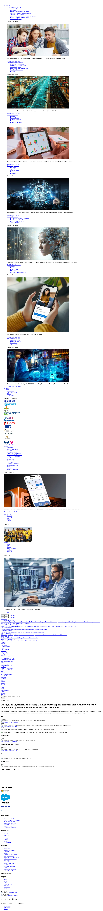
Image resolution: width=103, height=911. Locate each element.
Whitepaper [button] (4, 693)
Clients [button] (2, 648)
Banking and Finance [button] (6, 654)
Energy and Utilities (12, 452)
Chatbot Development (15, 19)
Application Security (15, 169)
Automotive (10, 447)
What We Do (7, 6)
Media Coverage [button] (5, 690)
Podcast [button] (3, 694)
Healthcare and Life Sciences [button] (8, 659)
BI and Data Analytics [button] (6, 627)
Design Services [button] (5, 636)
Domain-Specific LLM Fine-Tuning (19, 17)
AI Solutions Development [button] (8, 620)
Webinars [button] (3, 691)
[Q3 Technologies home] (8, 3)
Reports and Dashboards (16, 122)
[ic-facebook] (6, 900)
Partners (9, 520)
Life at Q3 (9, 517)
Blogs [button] (2, 685)
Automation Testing (15, 340)
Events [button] (2, 688)
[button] (11, 615)
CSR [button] (2, 680)
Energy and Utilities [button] (6, 656)
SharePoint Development (16, 70)
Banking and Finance (12, 449)
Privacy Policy (7, 907)
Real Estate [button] (3, 667)
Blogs (8, 544)
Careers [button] (3, 683)
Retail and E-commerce (13, 463)
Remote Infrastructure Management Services (21, 219)
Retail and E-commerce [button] (7, 668)
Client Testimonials (12, 392)
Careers (9, 521)
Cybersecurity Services (13, 166)
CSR (8, 519)
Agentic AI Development (16, 8)
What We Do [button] (4, 619)
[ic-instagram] (13, 900)
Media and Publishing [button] (6, 665)
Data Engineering (14, 120)
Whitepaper (10, 551)
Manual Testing (14, 343)
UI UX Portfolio (11, 395)
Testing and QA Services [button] (7, 639)
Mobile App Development (17, 64)
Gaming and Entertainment (14, 453)
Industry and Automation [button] (7, 661)
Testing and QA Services (13, 338)
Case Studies (10, 391)
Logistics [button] (3, 662)
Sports (8, 466)
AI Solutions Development (14, 7)
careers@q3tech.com (12, 895)
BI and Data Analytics (12, 115)
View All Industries (5, 873)
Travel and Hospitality (12, 469)
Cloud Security (14, 171)
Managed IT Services (12, 217)
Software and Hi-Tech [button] (6, 670)
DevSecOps (13, 167)
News (8, 545)
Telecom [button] (3, 672)
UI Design (13, 270)
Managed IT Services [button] (6, 633)
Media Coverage (11, 548)
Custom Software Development (15, 62)
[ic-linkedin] (2, 900)
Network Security (14, 170)
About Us (9, 516)
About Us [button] (3, 677)
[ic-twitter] (9, 900)
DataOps (12, 116)
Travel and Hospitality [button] (6, 674)
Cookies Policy (8, 906)
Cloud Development (15, 67)
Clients (9, 394)
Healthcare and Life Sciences (14, 455)
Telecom (9, 468)
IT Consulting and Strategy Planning (19, 218)
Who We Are (7, 514)
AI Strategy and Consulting (17, 14)
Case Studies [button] (4, 645)
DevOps (12, 71)
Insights (6, 542)
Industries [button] (3, 651)
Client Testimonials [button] (5, 646)
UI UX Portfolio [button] (5, 649)
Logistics (9, 458)
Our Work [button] (3, 643)
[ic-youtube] (16, 900)
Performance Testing (15, 341)
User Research (14, 267)
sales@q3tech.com (12, 892)
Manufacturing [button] (4, 664)
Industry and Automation (13, 456)
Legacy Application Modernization (19, 68)
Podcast (9, 552)
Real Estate (10, 462)
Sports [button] (2, 671)
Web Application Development (18, 65)
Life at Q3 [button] (3, 678)
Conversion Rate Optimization (18, 272)
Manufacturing (11, 459)
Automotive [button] (4, 652)
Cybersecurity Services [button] (7, 630)
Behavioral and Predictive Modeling (19, 11)
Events (9, 547)
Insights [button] (3, 684)
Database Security (14, 173)
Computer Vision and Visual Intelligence (20, 13)
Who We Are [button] (4, 675)
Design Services (11, 266)
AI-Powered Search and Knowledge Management (23, 16)
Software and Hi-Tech (12, 465)
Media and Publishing (12, 460)
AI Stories (6, 388)
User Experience (14, 269)
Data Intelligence (14, 118)
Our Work (6, 389)
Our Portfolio (7, 842)
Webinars (9, 550)
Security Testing (14, 344)
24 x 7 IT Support (14, 222)
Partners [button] (3, 681)
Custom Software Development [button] (9, 624)
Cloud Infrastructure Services (17, 221)
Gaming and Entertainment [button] (7, 658)
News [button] (2, 687)
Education (9, 450)
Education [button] (3, 655)
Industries (6, 446)
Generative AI (13, 10)
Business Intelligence (15, 119)
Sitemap (6, 909)
